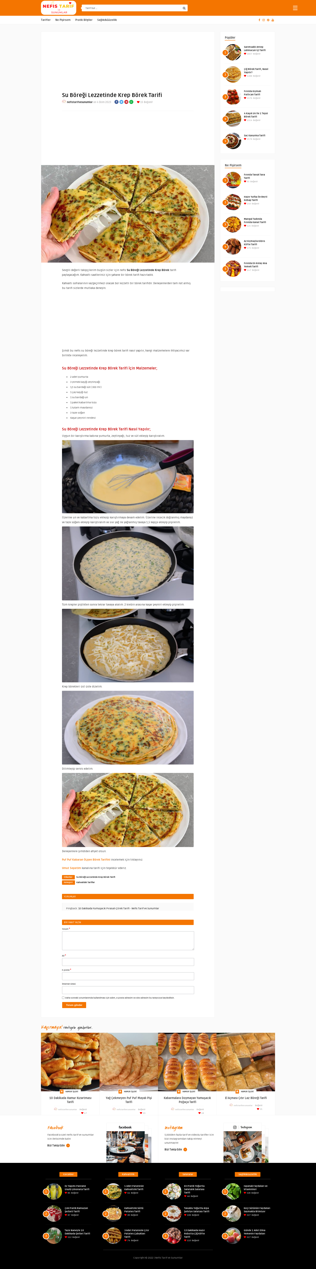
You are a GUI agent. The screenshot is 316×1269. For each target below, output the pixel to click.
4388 (249, 76)
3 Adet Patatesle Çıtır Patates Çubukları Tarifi (136, 1233)
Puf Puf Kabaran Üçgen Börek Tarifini (86, 859)
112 (69, 1237)
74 (128, 1240)
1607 (249, 54)
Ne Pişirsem (63, 20)
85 (68, 1193)
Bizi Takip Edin (56, 1145)
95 (247, 181)
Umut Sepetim (71, 868)
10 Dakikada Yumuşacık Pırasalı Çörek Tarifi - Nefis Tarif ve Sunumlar (118, 908)
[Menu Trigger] (295, 8)
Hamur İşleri (71, 1091)
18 (202, 1113)
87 (68, 1215)
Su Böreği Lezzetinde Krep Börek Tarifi (95, 877)
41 (128, 1193)
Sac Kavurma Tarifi (254, 135)
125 (248, 226)
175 (248, 248)
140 (248, 203)
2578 (249, 139)
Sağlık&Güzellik (107, 20)
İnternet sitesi (69, 984)
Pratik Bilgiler (84, 20)
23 (143, 1113)
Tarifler (46, 20)
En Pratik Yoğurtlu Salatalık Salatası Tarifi (194, 1189)
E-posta (66, 969)
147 (248, 270)
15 (141, 102)
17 (85, 1113)
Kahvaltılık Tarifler (85, 882)
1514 (249, 120)
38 (128, 1215)
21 (260, 1109)
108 (189, 1215)
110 (189, 1240)
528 (248, 1193)
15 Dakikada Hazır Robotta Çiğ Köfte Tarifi (194, 1233)
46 (188, 1196)
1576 (249, 98)
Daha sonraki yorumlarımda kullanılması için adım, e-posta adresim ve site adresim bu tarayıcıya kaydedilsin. (119, 998)
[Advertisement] (128, 58)
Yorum (66, 928)
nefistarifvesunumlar (80, 102)
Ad (64, 955)
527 (248, 1215)
